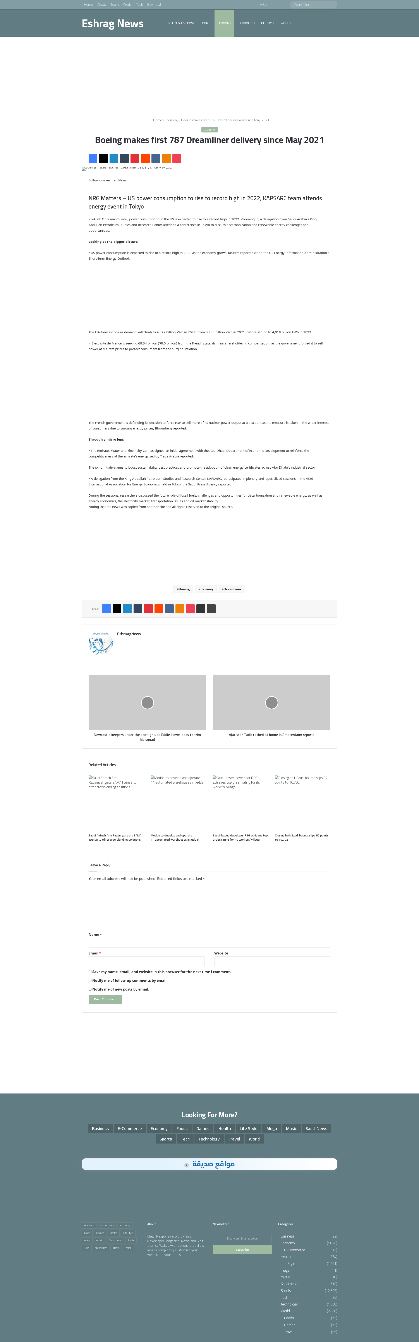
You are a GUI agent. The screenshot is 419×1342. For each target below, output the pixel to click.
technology (246, 23)
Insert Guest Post (181, 23)
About (101, 4)
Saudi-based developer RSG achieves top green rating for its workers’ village (240, 837)
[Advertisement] (209, 73)
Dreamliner (232, 589)
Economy (224, 23)
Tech (139, 4)
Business (100, 1128)
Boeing (184, 589)
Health (224, 1128)
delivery (207, 589)
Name (95, 934)
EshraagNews (129, 633)
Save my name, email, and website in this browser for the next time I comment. (161, 971)
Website (221, 953)
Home (88, 4)
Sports (206, 23)
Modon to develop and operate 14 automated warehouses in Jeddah (175, 837)
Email (95, 953)
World (127, 4)
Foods (182, 1128)
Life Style (268, 23)
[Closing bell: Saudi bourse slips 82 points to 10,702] (303, 803)
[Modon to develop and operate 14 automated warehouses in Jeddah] (178, 803)
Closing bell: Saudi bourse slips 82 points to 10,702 (302, 837)
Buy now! (154, 4)
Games (203, 1128)
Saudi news (316, 1128)
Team (114, 4)
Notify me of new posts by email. (120, 989)
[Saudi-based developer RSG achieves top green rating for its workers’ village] (240, 803)
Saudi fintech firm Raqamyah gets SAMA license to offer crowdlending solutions (115, 837)
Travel (234, 1139)
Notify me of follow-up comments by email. (130, 980)
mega (271, 1128)
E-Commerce (130, 1128)
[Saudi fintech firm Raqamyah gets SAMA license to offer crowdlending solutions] (116, 803)
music (291, 1128)
